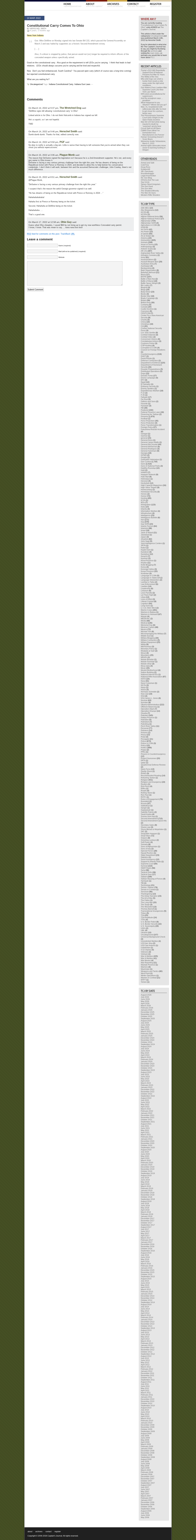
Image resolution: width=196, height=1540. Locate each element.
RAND (143, 773)
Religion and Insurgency (151, 782)
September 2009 (148, 1431)
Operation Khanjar (148, 711)
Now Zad (144, 694)
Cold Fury (145, 165)
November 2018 (147, 1195)
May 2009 (145, 1440)
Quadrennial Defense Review (153, 765)
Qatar (143, 763)
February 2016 (147, 1266)
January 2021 (146, 1139)
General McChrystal (149, 444)
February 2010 (147, 1421)
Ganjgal (144, 434)
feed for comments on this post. (43, 234)
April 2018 (145, 1210)
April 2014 (145, 1313)
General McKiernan (149, 447)
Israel (143, 530)
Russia (144, 803)
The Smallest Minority (150, 191)
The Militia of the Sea (149, 77)
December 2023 (147, 1064)
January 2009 (146, 1449)
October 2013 (146, 1326)
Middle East (146, 636)
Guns (143, 464)
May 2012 (145, 1363)
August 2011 (146, 1382)
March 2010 (146, 1418)
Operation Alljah (147, 709)
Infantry (144, 509)
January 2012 (146, 1371)
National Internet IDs (149, 674)
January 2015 (146, 1294)
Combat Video (147, 337)
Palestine (145, 720)
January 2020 (146, 1165)
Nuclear (144, 700)
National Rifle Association (151, 677)
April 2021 (145, 1132)
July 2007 (145, 1487)
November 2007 (147, 1479)
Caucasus (145, 311)
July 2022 (145, 1100)
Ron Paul (145, 795)
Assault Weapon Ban (149, 262)
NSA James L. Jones (149, 698)
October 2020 (146, 1145)
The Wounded (147, 907)
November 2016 (147, 1246)
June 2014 (145, 1309)
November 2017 (147, 1221)
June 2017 (145, 1231)
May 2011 (145, 1388)
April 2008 (145, 1468)
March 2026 (146, 1006)
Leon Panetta (146, 593)
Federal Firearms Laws (150, 412)
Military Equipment (148, 642)
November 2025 (147, 1014)
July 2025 (145, 1023)
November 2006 (147, 1504)
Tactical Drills (146, 872)
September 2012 (148, 1354)
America (144, 238)
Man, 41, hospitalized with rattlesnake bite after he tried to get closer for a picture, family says (153, 110)
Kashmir (144, 558)
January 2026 (146, 1010)
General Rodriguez (149, 449)
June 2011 (145, 1386)
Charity (144, 320)
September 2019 (148, 1173)
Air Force (144, 229)
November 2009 (147, 1427)
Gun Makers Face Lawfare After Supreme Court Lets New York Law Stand (154, 89)
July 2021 (145, 1126)
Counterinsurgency (149, 354)
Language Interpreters (150, 580)
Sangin (144, 808)
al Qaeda (145, 234)
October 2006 (146, 1507)
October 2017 (146, 1223)
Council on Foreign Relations (153, 350)
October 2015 (146, 1274)
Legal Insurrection (148, 176)
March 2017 (146, 1238)
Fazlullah (145, 406)
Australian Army (147, 264)
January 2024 (146, 1062)
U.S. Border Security (149, 924)
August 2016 (146, 1253)
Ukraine (144, 932)
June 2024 (145, 1051)
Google (144, 457)
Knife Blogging (147, 565)
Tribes (143, 913)
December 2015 (147, 1270)
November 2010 (147, 1401)
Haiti (143, 470)
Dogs (143, 373)
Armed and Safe (147, 163)
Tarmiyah (145, 881)
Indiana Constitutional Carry (61, 84)
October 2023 (146, 1068)
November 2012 (147, 1350)
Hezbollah (145, 483)
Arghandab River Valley (151, 253)
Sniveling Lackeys (148, 840)
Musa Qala (145, 666)
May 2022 (145, 1105)
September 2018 (148, 1199)
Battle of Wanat (147, 281)
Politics (144, 748)
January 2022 (146, 1113)
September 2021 (148, 1122)
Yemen (144, 982)
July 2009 (145, 1436)
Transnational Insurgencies (152, 911)
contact (48, 1531)
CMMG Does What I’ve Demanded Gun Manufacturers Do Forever (152, 132)
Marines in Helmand (149, 614)
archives (154, 51)
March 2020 (146, 1160)
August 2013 (146, 1330)
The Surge (145, 905)
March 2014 (146, 1315)
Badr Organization (148, 270)
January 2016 (146, 1268)
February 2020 (147, 1163)
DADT (143, 356)
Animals (144, 242)
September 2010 (148, 1406)
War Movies (146, 960)
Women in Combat (148, 978)
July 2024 (145, 1049)
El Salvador (146, 384)
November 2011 (147, 1375)
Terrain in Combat (148, 889)
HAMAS (144, 472)
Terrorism (145, 892)
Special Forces (147, 851)
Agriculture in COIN (149, 225)
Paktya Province (147, 717)
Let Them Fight (147, 595)
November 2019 (147, 1169)
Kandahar (145, 554)
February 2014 (147, 1317)
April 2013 (145, 1339)
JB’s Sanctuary (147, 171)
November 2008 (147, 1453)
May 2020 (145, 1156)
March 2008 (146, 1470)
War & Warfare (147, 956)
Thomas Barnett (147, 909)
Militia (143, 644)
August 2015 (146, 1279)
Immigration (146, 505)
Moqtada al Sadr (148, 651)
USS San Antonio (148, 945)
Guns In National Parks (150, 466)
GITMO (144, 455)
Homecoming (146, 490)
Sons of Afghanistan (149, 846)
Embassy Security (148, 386)
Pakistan (144, 715)
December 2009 (147, 1425)
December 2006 (147, 1502)
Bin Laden (145, 285)
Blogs (143, 290)
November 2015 (147, 1272)
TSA (142, 915)
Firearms (144, 416)
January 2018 (146, 1216)
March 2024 (146, 1057)
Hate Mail (145, 477)
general (144, 438)
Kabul (143, 548)
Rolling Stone (146, 793)
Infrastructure (146, 513)
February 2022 (147, 1111)
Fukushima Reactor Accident (153, 429)
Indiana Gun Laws (82, 84)
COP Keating (146, 345)
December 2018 (147, 1193)
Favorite (144, 404)
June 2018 (145, 1206)
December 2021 (147, 1115)
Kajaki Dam (146, 550)
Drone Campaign (148, 378)
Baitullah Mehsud (148, 272)
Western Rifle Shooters (150, 195)
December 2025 (147, 1012)
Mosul (143, 653)
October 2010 (146, 1403)
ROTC (143, 797)
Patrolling (145, 724)
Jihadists (144, 539)
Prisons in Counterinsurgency (153, 754)
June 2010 (145, 1412)
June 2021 (145, 1128)
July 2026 (145, 997)
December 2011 (147, 1373)
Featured (144, 410)
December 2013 (147, 1322)
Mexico (144, 629)
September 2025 (148, 1019)
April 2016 (145, 1261)
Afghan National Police (150, 219)
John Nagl (145, 541)
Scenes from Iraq (148, 816)
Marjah (144, 616)
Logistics (144, 604)
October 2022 (146, 1094)
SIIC (142, 831)
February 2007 (147, 1498)
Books (143, 294)
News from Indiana (35, 35)
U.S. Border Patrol (148, 922)
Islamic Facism (147, 526)
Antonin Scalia (147, 249)
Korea (143, 567)
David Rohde (146, 358)
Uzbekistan (145, 948)
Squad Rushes (147, 853)
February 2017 (147, 1240)
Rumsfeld (145, 801)
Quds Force (146, 769)
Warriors (144, 967)
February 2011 (147, 1395)
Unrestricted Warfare (149, 941)
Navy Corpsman (147, 683)
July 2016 (145, 1255)
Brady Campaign (148, 298)
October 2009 (146, 1429)
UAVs (143, 928)
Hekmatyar (145, 479)
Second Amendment (149, 819)
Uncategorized (36, 84)
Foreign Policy (147, 427)
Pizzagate (145, 739)
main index (154, 53)
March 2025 (146, 1031)
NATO (143, 679)
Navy (143, 681)
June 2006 (145, 1515)
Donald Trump (147, 376)
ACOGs (144, 214)
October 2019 (146, 1171)
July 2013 (145, 1332)
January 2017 (146, 1242)
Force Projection (148, 421)
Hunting (144, 498)
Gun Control (146, 462)
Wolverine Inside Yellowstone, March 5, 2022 (153, 142)
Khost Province (147, 561)
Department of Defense (150, 363)
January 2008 (146, 1474)
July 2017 (145, 1229)
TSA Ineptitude (147, 917)
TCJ (152, 57)
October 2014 (146, 1300)
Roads (143, 791)
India (143, 507)
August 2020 (146, 1150)
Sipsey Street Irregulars (150, 184)
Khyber (144, 563)
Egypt (143, 382)
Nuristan (144, 702)
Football (144, 419)
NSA (143, 696)
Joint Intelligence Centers (151, 543)
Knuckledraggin (147, 173)
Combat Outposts (148, 335)
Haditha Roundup (148, 468)
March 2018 (146, 1212)
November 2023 (147, 1066)
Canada (144, 307)
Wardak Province (148, 965)
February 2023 (147, 1085)
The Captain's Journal (152, 28)
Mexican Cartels (147, 627)
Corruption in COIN (149, 348)
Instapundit (145, 169)
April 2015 (145, 1287)
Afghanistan (146, 221)
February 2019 (147, 1188)
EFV (142, 380)
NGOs (143, 690)
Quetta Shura (146, 771)
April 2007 (145, 1494)
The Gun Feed (147, 186)
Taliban (144, 877)
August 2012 (146, 1356)
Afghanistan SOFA (148, 223)
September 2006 (148, 1509)
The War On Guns (148, 193)
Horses (144, 494)
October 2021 (146, 1120)
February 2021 (147, 1137)
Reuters (144, 784)
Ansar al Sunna (147, 244)
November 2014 (147, 1298)
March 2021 (146, 1135)
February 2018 (147, 1214)
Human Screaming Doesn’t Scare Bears (152, 138)
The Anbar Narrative (149, 896)
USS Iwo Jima (147, 943)
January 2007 (146, 1500)
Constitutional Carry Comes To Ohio (55, 25)
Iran (142, 520)
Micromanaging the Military (152, 634)
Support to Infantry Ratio (151, 862)
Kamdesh (145, 552)
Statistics (144, 857)
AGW (143, 227)
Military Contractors (149, 640)
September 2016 (148, 1251)
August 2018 (146, 1201)
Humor (144, 496)
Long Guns (145, 606)
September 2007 (148, 1483)
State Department (148, 855)
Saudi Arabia (146, 814)
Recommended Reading (151, 776)
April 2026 (145, 1003)
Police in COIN (147, 743)
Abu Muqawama (148, 210)
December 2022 (147, 1089)
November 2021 (147, 1117)
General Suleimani (148, 451)
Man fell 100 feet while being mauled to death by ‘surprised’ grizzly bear (153, 124)
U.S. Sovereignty (148, 926)
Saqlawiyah (146, 810)
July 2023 (145, 1074)
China (143, 322)
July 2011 (145, 1384)
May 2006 (145, 1517)
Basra (143, 275)
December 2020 (147, 1141)
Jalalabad (145, 535)
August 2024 (146, 1046)
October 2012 (146, 1352)
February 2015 (147, 1292)
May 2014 (145, 1311)
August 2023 (146, 1072)
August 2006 (146, 1511)
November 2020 (147, 1143)
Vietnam (144, 954)
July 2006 (145, 1513)
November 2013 (147, 1324)
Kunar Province (147, 571)
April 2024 (145, 1055)
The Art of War (147, 898)
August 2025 (146, 1021)
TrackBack (68, 234)
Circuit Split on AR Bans (151, 128)
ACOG (143, 212)
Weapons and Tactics (150, 971)
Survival (144, 866)
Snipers (144, 838)
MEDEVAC (145, 619)
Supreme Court (147, 864)
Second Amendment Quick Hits (154, 821)
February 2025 (147, 1034)
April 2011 (145, 1390)
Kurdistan (145, 573)
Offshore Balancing (149, 707)
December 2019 (147, 1167)
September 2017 (148, 1225)
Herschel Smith (68, 131)
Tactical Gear (146, 874)
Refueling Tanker (148, 778)
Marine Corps (146, 610)
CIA (142, 326)
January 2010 (146, 1423)
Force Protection (148, 423)
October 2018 (146, 1197)
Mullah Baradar (147, 659)
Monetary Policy (147, 649)
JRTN (143, 545)
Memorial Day (147, 625)
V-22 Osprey (146, 950)
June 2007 (145, 1489)
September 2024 (148, 1044)
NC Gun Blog (146, 178)
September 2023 (148, 1070)
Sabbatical (145, 806)
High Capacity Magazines (151, 485)
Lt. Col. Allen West (148, 608)
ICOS (143, 500)
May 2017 (145, 1234)
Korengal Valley (147, 569)
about (30, 1531)
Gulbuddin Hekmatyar (150, 459)
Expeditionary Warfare (150, 391)
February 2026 (147, 1008)
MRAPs (144, 657)
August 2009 (146, 1433)
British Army (146, 302)
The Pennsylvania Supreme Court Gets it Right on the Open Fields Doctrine (152, 117)
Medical (144, 623)
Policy (143, 745)
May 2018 (145, 1208)
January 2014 (146, 1320)
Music (143, 668)
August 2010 (146, 1408)
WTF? (143, 980)
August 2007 (146, 1485)
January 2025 (146, 1036)
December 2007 (147, 1476)
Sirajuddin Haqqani (149, 834)
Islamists (144, 528)
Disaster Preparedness (150, 369)
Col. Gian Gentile (148, 333)
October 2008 (146, 1455)
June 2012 (145, 1360)
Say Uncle (145, 182)
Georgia (144, 453)
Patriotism (145, 722)
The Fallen (145, 900)
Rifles (143, 788)
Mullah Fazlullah (148, 662)
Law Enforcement (148, 584)
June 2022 (145, 1102)
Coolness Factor (148, 343)
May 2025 (145, 1027)
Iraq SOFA (145, 524)
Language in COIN (148, 576)
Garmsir (144, 436)
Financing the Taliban (150, 414)
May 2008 (145, 1466)
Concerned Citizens (149, 339)
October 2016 (146, 1249)
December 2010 (147, 1399)
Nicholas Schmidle (148, 692)
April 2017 (145, 1236)
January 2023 (146, 1087)
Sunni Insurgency (148, 859)
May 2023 (145, 1079)
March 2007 (146, 1496)
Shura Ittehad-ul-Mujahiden (152, 829)
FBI (142, 408)
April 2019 (145, 1184)
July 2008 (145, 1461)
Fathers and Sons (148, 401)
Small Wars (145, 836)
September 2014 (148, 1302)
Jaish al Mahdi (147, 533)
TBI (142, 883)
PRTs (143, 760)
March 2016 (146, 1264)
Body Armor (146, 292)
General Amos (147, 440)
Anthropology (146, 247)
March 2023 (146, 1083)
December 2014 (147, 1296)
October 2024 (146, 1042)
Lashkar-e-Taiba (148, 582)
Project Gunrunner (148, 758)
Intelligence (146, 515)
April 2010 (145, 1416)
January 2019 (146, 1191)
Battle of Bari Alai (148, 279)
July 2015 (145, 1281)
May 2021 (145, 1130)
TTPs (143, 920)
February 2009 (147, 1446)
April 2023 (145, 1081)
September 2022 (148, 1096)
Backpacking (146, 268)
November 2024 (147, 1040)
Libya (143, 597)
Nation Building (147, 672)
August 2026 (146, 995)
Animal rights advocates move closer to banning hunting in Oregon (153, 148)
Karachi (144, 556)
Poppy (143, 750)
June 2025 (145, 1025)
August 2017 (146, 1227)
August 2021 (146, 1124)
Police (143, 741)
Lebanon (144, 591)
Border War (145, 296)
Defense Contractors (149, 361)
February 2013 (147, 1343)
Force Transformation (150, 425)
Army (143, 257)
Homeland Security (149, 492)
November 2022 (147, 1092)
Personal (144, 728)
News (143, 687)
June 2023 (145, 1077)
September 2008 (148, 1457)
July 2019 (145, 1178)
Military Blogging (148, 638)
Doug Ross (145, 167)
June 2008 (145, 1464)
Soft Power (145, 842)
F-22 (143, 393)
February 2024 (147, 1059)
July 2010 (145, 1410)
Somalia (144, 844)
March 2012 (146, 1367)
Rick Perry (145, 786)
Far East (144, 399)
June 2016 (145, 1257)
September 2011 (148, 1380)
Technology (146, 885)
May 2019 (145, 1182)
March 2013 (146, 1341)
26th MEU (145, 208)
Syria (143, 870)
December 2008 (147, 1451)
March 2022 (146, 1109)
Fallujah (144, 397)
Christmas (145, 324)
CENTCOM (145, 313)
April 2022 (145, 1107)
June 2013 (145, 1335)
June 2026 (145, 999)
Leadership (145, 588)
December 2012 (147, 1347)
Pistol (143, 737)
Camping (145, 305)
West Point (145, 973)
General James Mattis (150, 442)
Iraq (142, 522)
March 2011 (146, 1393)
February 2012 (147, 1369)
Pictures (144, 733)
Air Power (145, 232)
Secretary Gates (147, 825)
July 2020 (145, 1152)
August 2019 (146, 1175)
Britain (143, 300)
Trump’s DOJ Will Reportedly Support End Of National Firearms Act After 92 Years (153, 72)
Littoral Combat (147, 601)
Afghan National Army (150, 216)
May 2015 (145, 1285)
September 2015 (148, 1277)
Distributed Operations (150, 371)
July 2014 (145, 1307)
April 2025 (145, 1029)
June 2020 (145, 1154)
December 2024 (147, 1038)
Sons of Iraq (146, 849)
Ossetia (144, 713)
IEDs (143, 502)
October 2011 (146, 1378)
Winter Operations (148, 975)
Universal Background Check (153, 937)
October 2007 (146, 1481)
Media (143, 621)
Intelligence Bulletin (149, 518)
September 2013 (148, 1328)
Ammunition (146, 240)
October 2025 (146, 1016)
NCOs (143, 685)
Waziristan (145, 969)
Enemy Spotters (147, 388)
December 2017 (147, 1218)
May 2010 (145, 1414)
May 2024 (145, 1053)
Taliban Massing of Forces (152, 879)
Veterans (144, 952)
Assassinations (147, 259)
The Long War (147, 902)
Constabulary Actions (149, 341)
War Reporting (147, 963)
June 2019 (145, 1180)
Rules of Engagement (150, 799)
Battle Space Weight (149, 283)
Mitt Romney (146, 647)
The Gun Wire (146, 189)
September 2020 (148, 1148)
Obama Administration (150, 705)
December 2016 (147, 1244)
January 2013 (146, 1345)
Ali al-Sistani (146, 236)
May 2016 (145, 1259)
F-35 (143, 395)
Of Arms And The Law (150, 180)
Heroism (144, 481)
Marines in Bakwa (148, 612)
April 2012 (145, 1365)
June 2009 (145, 1438)
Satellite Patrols (147, 812)
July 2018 (145, 1203)
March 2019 (146, 1186)
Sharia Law (145, 827)
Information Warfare (149, 511)
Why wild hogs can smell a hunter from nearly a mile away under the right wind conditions (152, 82)
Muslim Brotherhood (149, 670)
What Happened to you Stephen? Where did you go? (154, 104)
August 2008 (146, 1459)
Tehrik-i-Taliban (147, 887)
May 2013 (145, 1337)
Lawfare (144, 586)
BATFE (144, 277)
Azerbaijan (145, 266)
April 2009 (145, 1442)
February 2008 (147, 1472)
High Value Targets (149, 487)
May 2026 (145, 1001)
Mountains (145, 655)
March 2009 (146, 1444)
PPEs (143, 752)
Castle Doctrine (147, 309)
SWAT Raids (146, 868)
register (58, 1531)
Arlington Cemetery (149, 255)
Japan (143, 537)
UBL (143, 930)
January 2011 (146, 1397)
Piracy (143, 735)
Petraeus (144, 730)
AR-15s (144, 251)
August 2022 (146, 1098)
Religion (144, 780)
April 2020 (145, 1158)
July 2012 (145, 1358)
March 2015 (146, 1289)
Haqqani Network (148, 475)
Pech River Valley (148, 726)
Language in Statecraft (150, 578)
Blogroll (144, 287)
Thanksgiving (146, 894)
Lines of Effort (146, 599)
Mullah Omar (146, 664)
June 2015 (145, 1283)
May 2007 (145, 1492)
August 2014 (146, 1304)
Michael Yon (146, 631)
